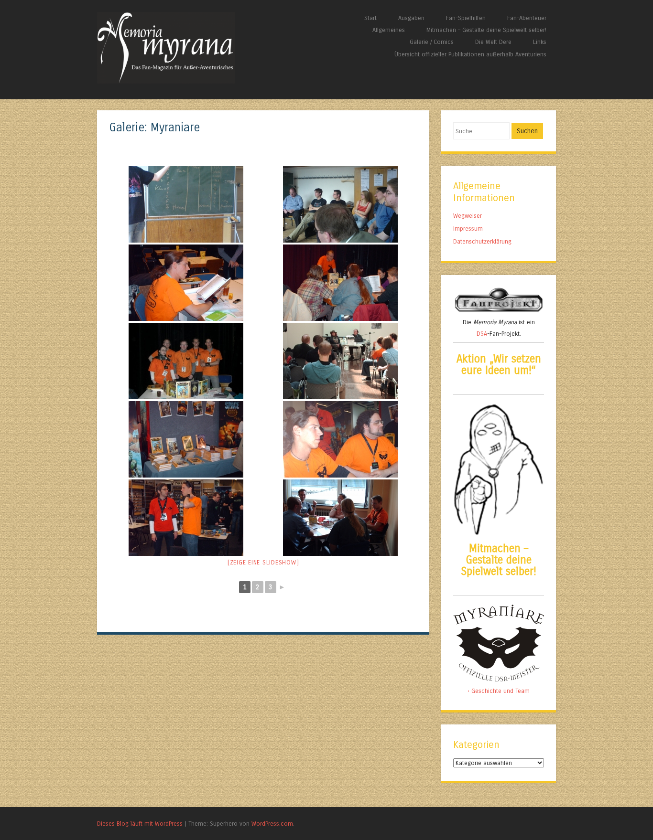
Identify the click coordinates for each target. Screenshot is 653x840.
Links (539, 41)
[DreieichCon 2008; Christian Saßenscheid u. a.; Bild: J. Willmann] (340, 283)
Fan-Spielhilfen (466, 17)
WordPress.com (272, 823)
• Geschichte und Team (499, 690)
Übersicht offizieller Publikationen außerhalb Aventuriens (470, 54)
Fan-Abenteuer (526, 17)
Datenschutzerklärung (482, 241)
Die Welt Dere (493, 41)
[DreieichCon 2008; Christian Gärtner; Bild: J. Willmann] (186, 283)
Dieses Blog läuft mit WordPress (140, 823)
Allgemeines (388, 29)
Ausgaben (411, 17)
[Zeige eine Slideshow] (263, 562)
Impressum (468, 228)
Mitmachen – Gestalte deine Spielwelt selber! (486, 29)
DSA (482, 333)
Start (370, 17)
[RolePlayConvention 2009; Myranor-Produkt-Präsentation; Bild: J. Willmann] (186, 439)
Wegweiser (467, 215)
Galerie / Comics (432, 41)
